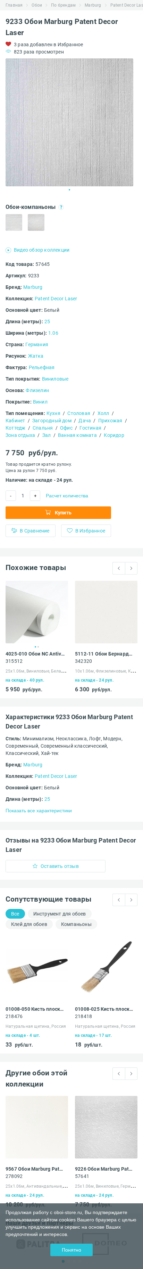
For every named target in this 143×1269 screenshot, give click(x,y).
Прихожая (110, 420)
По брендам (63, 5)
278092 (14, 1176)
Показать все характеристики (39, 810)
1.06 (53, 333)
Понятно (71, 1250)
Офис (66, 428)
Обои (37, 5)
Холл (103, 413)
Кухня (53, 413)
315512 (14, 661)
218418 (83, 1016)
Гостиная (90, 428)
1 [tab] (69, 189)
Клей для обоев (29, 924)
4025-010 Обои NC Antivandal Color (35, 654)
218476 (14, 1016)
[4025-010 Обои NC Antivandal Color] (37, 612)
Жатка (36, 356)
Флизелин (37, 390)
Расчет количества (67, 495)
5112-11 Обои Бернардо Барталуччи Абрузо (104, 654)
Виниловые (55, 379)
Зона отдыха (20, 435)
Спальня (43, 428)
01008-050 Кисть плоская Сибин (35, 1009)
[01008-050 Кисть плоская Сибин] (37, 967)
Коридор (114, 435)
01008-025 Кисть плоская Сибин (104, 1009)
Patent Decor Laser (56, 298)
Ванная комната (77, 435)
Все (15, 914)
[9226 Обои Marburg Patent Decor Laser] (106, 1127)
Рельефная (42, 367)
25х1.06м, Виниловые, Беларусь (38, 671)
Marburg (93, 5)
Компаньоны (76, 924)
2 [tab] (38, 647)
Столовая (78, 413)
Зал (46, 435)
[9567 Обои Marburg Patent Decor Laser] (37, 1127)
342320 (83, 661)
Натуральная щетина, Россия (36, 1026)
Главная (14, 5)
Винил (40, 402)
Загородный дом (52, 420)
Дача (84, 420)
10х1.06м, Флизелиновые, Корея (108, 671)
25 (47, 321)
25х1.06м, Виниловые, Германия (108, 1186)
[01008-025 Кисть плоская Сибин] (106, 967)
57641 (82, 1176)
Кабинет (15, 420)
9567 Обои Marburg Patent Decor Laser (35, 1169)
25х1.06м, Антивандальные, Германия (45, 1186)
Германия (36, 344)
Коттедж (15, 428)
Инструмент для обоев (59, 914)
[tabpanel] (69, 122)
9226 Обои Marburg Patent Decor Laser (104, 1169)
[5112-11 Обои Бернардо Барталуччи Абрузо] (106, 612)
